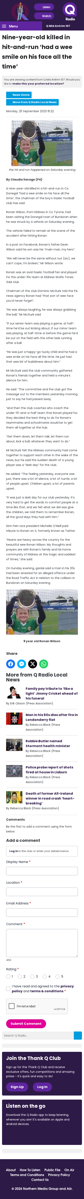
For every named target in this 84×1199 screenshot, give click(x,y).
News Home (21, 95)
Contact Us (40, 1179)
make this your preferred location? (38, 84)
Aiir (69, 1188)
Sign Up (17, 1087)
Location (14, 882)
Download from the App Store (22, 1135)
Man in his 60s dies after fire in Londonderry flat (52, 717)
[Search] (78, 1035)
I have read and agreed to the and (43, 988)
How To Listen (30, 1169)
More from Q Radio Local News (35, 102)
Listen (46, 7)
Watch (46, 16)
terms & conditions (46, 991)
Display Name (18, 862)
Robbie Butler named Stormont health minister (48, 743)
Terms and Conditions (27, 1174)
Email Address (18, 903)
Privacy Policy (59, 1174)
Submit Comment (26, 1023)
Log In (42, 1087)
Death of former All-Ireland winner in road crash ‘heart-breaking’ (50, 798)
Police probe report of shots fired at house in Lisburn (49, 770)
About (11, 1169)
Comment (15, 924)
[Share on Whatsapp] (43, 663)
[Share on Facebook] (10, 663)
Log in (13, 851)
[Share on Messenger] (21, 663)
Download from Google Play (56, 1135)
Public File (52, 1169)
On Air (69, 1169)
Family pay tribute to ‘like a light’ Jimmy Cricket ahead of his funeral (52, 693)
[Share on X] (32, 663)
